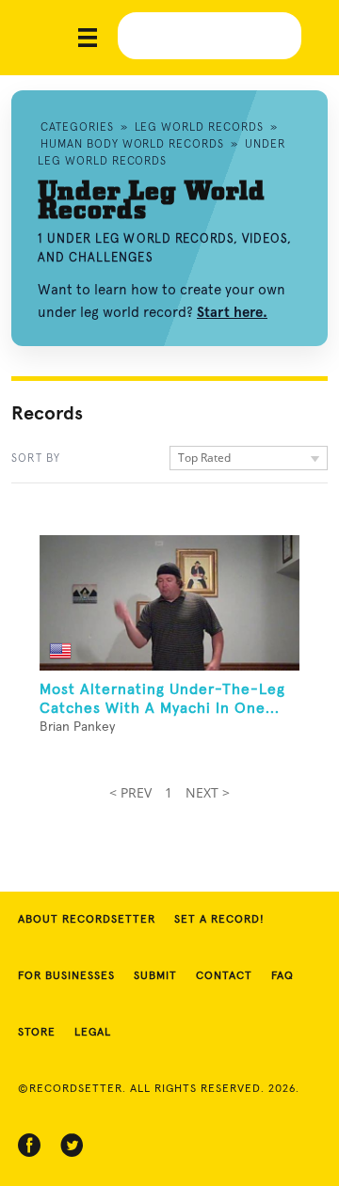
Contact (224, 976)
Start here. (232, 312)
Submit (155, 976)
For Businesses (66, 976)
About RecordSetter (86, 919)
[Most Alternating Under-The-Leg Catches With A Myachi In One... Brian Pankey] (169, 603)
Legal (92, 1032)
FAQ (282, 976)
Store (37, 1032)
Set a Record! (219, 919)
